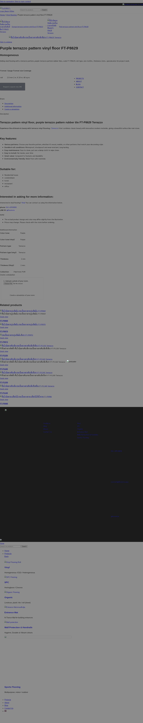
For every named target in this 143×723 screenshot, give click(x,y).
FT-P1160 (4, 369)
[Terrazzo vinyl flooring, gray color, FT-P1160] (26, 359)
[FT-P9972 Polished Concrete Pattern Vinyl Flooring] (16, 335)
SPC (6, 582)
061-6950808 (11, 207)
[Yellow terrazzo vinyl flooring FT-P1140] (27, 386)
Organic (8, 597)
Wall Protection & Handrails (18, 627)
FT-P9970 (4, 331)
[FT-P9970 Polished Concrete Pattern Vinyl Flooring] (23, 324)
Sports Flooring (12, 687)
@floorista (11, 210)
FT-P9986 (4, 404)
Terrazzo (54, 128)
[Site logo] (9, 11)
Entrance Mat (11, 612)
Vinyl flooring (11, 15)
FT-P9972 (4, 342)
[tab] (8, 103)
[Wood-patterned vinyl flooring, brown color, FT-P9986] (26, 396)
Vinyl (23, 202)
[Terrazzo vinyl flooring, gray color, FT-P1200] (26, 372)
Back (6, 556)
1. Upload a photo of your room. (15, 281)
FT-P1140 (4, 393)
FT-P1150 (4, 356)
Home (2, 15)
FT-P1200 (4, 382)
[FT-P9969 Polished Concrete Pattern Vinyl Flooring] (23, 311)
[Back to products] (46, 25)
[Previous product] (1, 19)
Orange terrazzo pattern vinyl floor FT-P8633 (27, 27)
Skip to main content (23, 1)
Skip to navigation (7, 1)
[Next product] (48, 17)
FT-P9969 (4, 321)
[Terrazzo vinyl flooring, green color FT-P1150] (26, 345)
